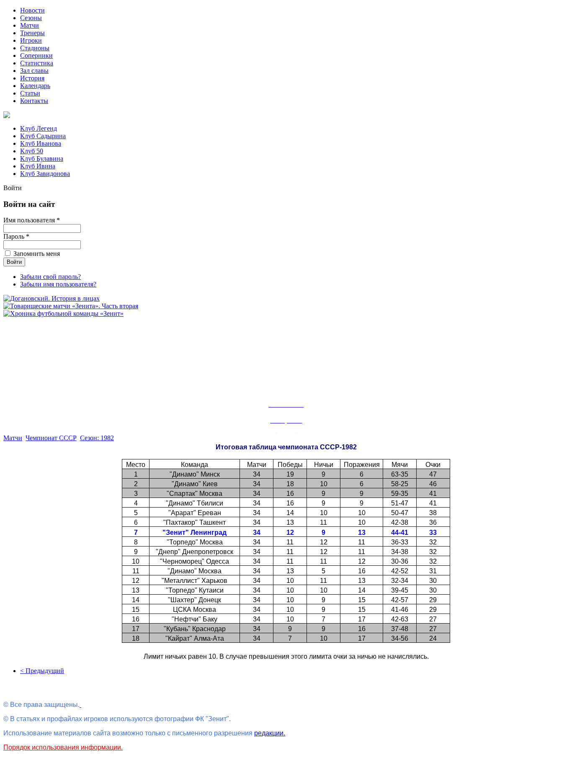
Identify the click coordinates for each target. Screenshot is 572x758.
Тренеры (32, 32)
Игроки (31, 40)
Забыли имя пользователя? (58, 284)
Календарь (35, 85)
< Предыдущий (42, 670)
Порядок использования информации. (63, 747)
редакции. (269, 733)
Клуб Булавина (41, 158)
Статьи (30, 93)
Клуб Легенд (38, 128)
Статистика (36, 63)
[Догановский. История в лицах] (51, 298)
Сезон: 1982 (97, 437)
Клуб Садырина (43, 135)
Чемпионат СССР (51, 437)
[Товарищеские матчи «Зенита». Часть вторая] (70, 305)
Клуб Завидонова (45, 173)
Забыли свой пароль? (50, 276)
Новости (32, 10)
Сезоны (31, 17)
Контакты (34, 100)
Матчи (29, 25)
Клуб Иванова (40, 143)
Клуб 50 (31, 151)
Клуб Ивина (37, 166)
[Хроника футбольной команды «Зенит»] (63, 313)
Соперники (36, 55)
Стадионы (34, 48)
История (32, 78)
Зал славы (34, 70)
